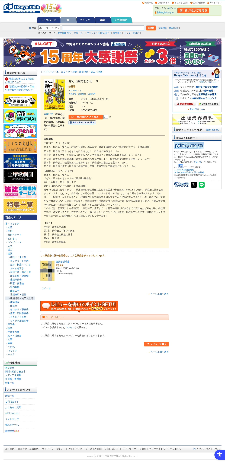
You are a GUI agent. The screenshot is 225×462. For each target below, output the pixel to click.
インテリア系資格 (19, 309)
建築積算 (14, 302)
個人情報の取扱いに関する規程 (190, 172)
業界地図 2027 (64, 33)
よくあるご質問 (181, 3)
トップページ (48, 20)
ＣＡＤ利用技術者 (19, 320)
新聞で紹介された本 (15, 371)
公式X (143, 449)
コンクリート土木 (19, 261)
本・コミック (12, 223)
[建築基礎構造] (47, 279)
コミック (85, 20)
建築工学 (14, 290)
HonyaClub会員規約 (185, 170)
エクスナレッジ (75, 91)
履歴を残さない (213, 130)
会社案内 (9, 449)
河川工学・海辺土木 (20, 272)
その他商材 (120, 20)
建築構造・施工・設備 (21, 298)
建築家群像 (16, 279)
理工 (10, 249)
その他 (11, 347)
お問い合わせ (199, 3)
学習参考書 (13, 332)
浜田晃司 (92, 94)
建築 (10, 253)
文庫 (10, 339)
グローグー (79, 33)
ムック (11, 354)
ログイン (171, 8)
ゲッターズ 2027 (131, 33)
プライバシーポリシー (53, 449)
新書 (10, 343)
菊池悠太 (82, 94)
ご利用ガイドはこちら (207, 82)
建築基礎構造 (62, 261)
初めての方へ (12, 425)
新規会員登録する (165, 12)
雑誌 (102, 20)
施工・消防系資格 (19, 313)
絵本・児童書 (14, 335)
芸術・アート (14, 234)
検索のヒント (175, 28)
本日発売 (9, 368)
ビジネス (12, 238)
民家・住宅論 (17, 283)
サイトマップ (215, 3)
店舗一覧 (149, 3)
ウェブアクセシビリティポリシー (166, 449)
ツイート (46, 288)
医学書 (11, 324)
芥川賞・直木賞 (13, 379)
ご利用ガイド (163, 3)
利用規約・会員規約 (28, 449)
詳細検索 (163, 28)
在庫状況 (48, 114)
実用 (10, 231)
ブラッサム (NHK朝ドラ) (98, 33)
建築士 (13, 305)
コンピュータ (14, 242)
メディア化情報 (13, 375)
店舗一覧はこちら (197, 109)
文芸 (10, 227)
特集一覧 (9, 382)
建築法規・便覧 (18, 294)
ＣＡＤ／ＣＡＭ (18, 317)
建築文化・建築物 (19, 276)
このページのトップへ (208, 449)
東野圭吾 (117, 33)
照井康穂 (72, 94)
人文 (10, 246)
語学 (10, 328)
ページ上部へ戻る (159, 293)
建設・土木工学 (18, 257)
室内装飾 (14, 287)
